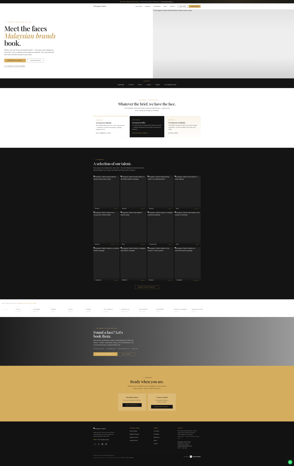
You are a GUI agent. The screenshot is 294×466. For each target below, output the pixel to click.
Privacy (123, 457)
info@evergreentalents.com (185, 446)
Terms (127, 457)
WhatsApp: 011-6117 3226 (184, 442)
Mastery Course (134, 437)
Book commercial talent (104, 133)
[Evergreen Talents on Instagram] (94, 444)
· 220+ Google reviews (101, 439)
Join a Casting (194, 6)
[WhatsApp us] (290, 462)
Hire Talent (183, 6)
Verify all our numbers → (184, 444)
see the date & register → (167, 1)
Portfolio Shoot (134, 440)
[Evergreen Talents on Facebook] (102, 444)
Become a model (174, 133)
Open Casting (133, 431)
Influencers (156, 437)
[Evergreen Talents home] (99, 6)
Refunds (132, 457)
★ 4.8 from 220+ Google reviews (14, 66)
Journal (155, 443)
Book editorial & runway (140, 133)
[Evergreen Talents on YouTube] (106, 444)
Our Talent (138, 6)
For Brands (157, 6)
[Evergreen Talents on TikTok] (98, 444)
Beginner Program (134, 434)
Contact (172, 6)
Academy (148, 6)
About (166, 6)
